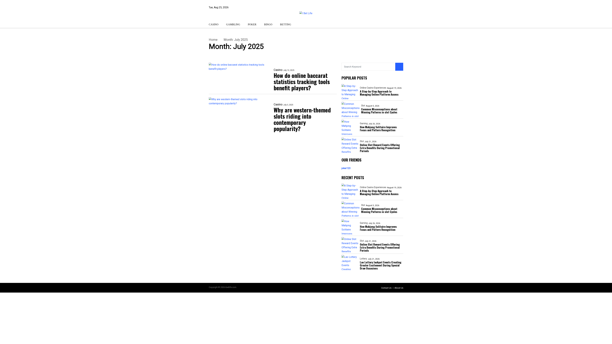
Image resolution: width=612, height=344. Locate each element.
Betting (285, 24)
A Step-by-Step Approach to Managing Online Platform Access (379, 93)
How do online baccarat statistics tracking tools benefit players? (302, 81)
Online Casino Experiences (373, 88)
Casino (214, 24)
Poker (252, 24)
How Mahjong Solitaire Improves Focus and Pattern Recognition (378, 128)
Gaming (364, 123)
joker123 (346, 168)
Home (213, 40)
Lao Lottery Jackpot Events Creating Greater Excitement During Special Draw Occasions (380, 265)
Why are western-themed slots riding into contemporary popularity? (302, 119)
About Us (398, 288)
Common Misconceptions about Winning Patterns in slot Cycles (379, 111)
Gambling (233, 24)
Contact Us (386, 288)
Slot (363, 105)
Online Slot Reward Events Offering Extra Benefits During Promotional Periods (380, 147)
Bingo (268, 24)
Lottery (363, 259)
